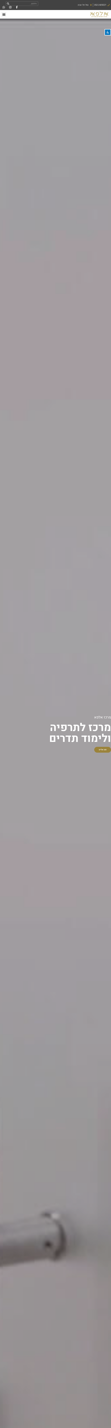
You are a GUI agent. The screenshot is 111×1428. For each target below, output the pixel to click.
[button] (3, 14)
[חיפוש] (8, 4)
